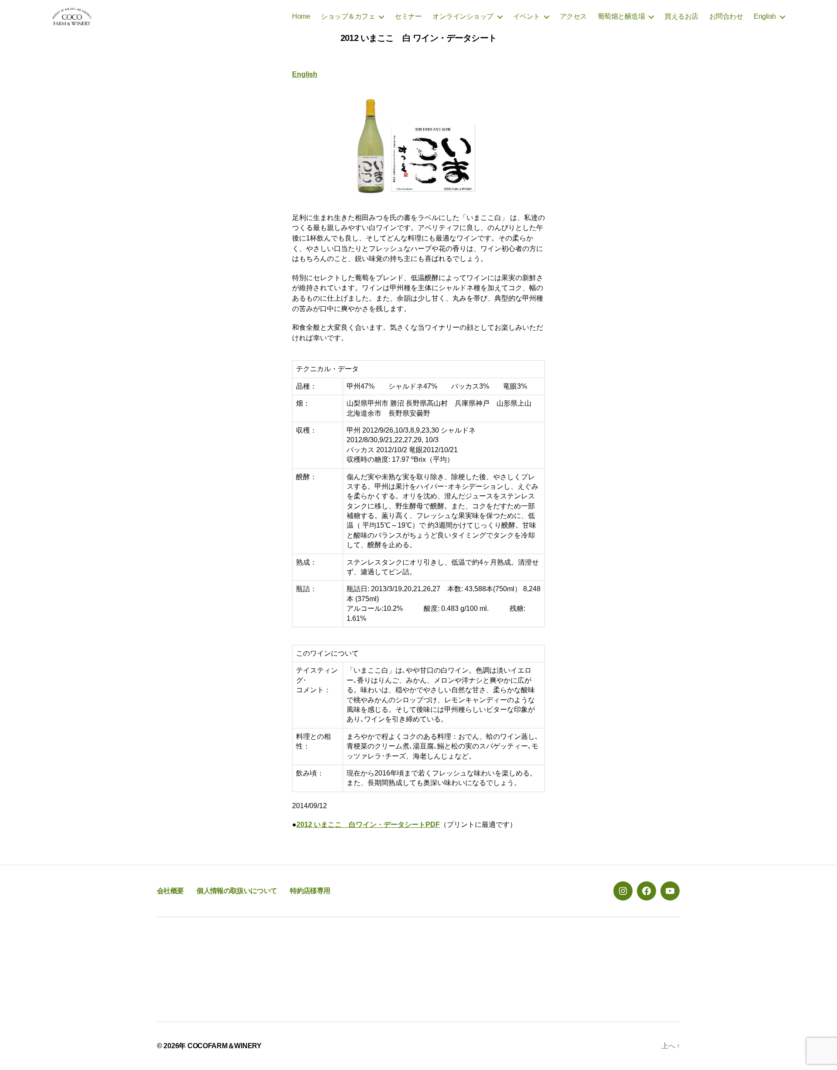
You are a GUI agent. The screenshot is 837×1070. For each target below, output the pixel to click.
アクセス (573, 16)
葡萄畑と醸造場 (621, 16)
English (765, 16)
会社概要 (170, 890)
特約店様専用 (310, 890)
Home (301, 16)
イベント (526, 16)
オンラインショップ (462, 16)
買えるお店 (681, 16)
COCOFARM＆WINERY (224, 1046)
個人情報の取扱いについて (237, 890)
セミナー (408, 16)
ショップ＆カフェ (348, 16)
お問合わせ (726, 16)
